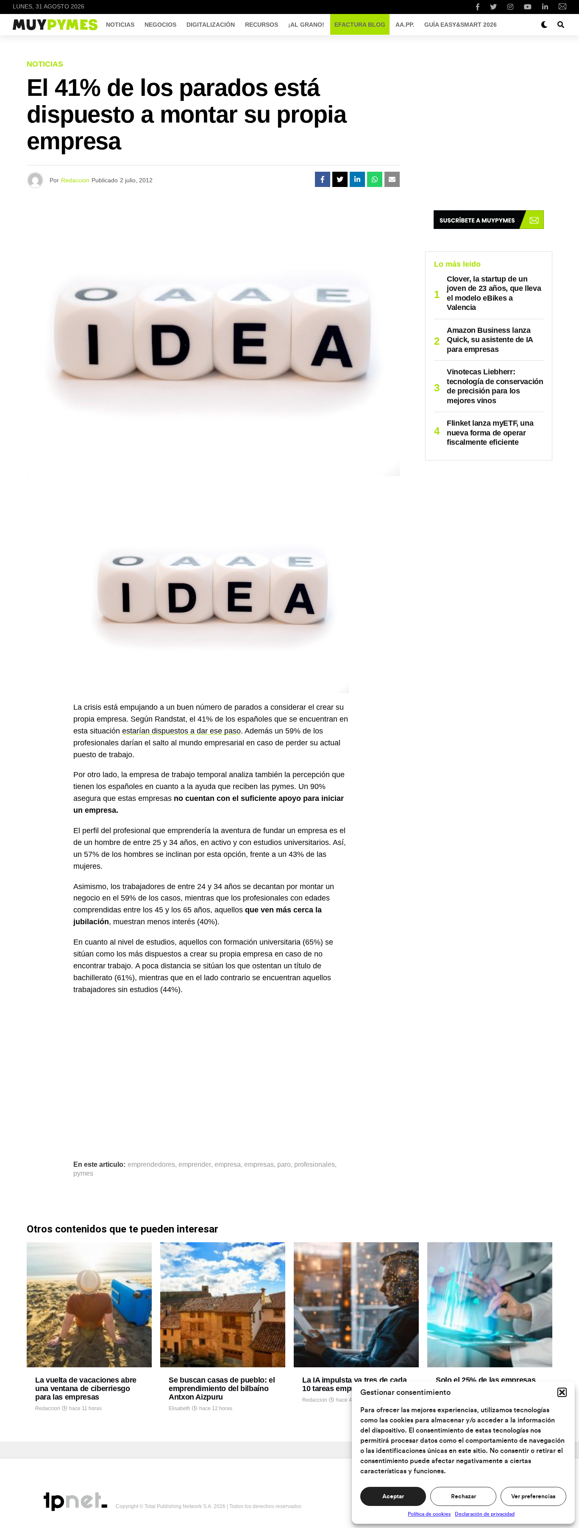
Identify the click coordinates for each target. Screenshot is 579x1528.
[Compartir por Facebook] (322, 179)
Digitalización (211, 24)
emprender (194, 1164)
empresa (227, 1164)
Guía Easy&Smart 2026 (460, 24)
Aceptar (393, 1497)
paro (284, 1164)
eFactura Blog (359, 24)
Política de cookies (429, 1514)
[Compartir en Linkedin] (357, 179)
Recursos (261, 24)
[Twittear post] (340, 179)
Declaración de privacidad (485, 1514)
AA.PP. (404, 24)
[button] (562, 1392)
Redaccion (75, 180)
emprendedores (151, 1164)
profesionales (314, 1164)
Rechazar (463, 1497)
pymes (83, 1173)
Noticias (120, 24)
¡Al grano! (306, 24)
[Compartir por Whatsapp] (374, 179)
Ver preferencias (533, 1497)
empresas (259, 1164)
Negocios (160, 24)
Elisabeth (179, 1408)
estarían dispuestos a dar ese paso (181, 731)
